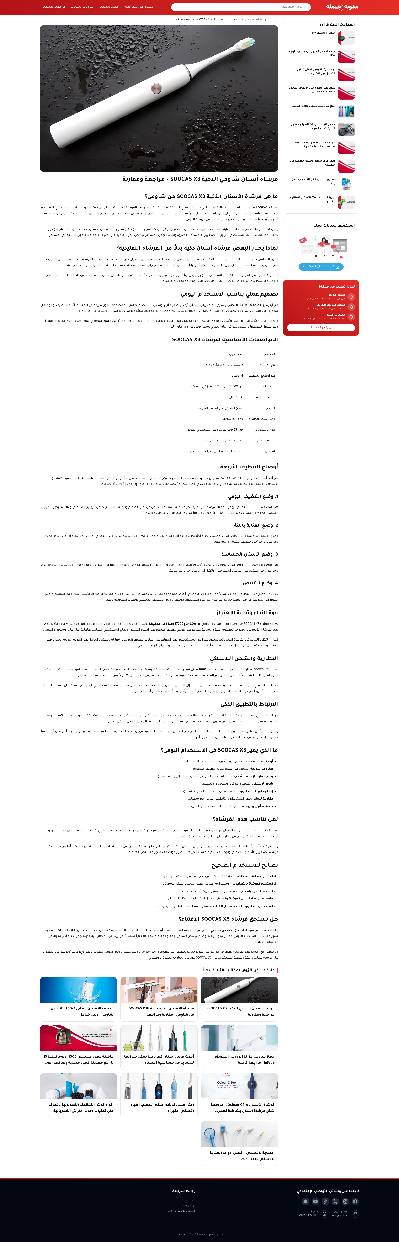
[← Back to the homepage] (342, 7)
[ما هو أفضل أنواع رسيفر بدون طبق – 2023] (346, 56)
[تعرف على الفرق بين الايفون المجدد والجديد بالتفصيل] (346, 93)
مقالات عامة (255, 19)
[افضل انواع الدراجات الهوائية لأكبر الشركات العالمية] (346, 129)
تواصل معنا (188, 1205)
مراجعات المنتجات (53, 7)
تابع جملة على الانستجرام (318, 266)
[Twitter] (335, 1201)
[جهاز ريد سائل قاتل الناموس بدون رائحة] (346, 184)
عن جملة (190, 1199)
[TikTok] (325, 1201)
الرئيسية (273, 19)
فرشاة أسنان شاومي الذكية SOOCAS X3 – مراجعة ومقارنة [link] (209, 19)
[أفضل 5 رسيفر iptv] (346, 38)
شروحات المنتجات (82, 7)
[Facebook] (355, 1201)
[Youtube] (315, 1201)
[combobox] (239, 7)
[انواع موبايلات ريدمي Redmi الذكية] (346, 111)
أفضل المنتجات (109, 7)
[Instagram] (345, 1201)
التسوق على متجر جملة (139, 7)
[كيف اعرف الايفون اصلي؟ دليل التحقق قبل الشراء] (346, 74)
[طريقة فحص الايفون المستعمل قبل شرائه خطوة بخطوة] (346, 147)
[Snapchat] (305, 1201)
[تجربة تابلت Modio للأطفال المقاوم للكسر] (346, 202)
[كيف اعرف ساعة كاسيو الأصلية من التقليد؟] (346, 166)
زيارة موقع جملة (321, 327)
